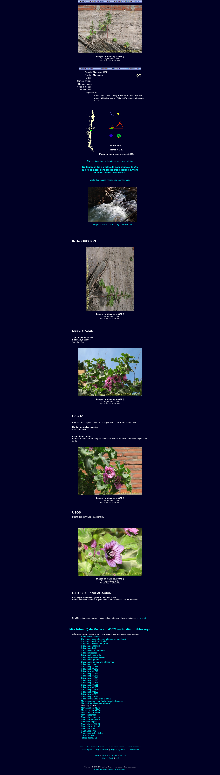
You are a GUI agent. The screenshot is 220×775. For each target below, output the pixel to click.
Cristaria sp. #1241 (89, 671)
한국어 (102, 758)
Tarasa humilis (87, 735)
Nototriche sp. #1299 (90, 724)
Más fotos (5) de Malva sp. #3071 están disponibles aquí (110, 629)
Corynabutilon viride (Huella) (94, 641)
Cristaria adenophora (90, 646)
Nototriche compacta (90, 717)
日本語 (110, 758)
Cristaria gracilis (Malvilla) (93, 657)
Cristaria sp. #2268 (89, 689)
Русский (123, 755)
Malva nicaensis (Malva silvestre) (96, 703)
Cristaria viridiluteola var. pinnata (96, 699)
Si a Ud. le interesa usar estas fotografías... (110, 770)
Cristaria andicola (89, 648)
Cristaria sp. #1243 (89, 676)
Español (105, 755)
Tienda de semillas (134, 747)
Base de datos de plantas (96, 747)
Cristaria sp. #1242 (89, 673)
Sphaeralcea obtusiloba (92, 733)
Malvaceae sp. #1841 (90, 708)
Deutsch (114, 755)
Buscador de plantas (116, 747)
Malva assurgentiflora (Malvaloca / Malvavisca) (102, 701)
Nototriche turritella (89, 729)
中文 (118, 758)
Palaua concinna (88, 731)
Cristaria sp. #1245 (89, 680)
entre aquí (141, 618)
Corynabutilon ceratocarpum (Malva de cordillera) (103, 639)
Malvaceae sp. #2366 (90, 712)
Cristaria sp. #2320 (89, 692)
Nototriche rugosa (89, 722)
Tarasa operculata (89, 738)
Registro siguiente (118, 749)
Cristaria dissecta (89, 653)
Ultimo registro (133, 749)
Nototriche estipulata (90, 719)
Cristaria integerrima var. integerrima (97, 662)
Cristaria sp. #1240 (89, 669)
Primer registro (86, 749)
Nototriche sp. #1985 (90, 726)
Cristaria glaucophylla (91, 655)
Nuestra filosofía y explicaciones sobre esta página (110, 161)
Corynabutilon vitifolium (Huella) (95, 644)
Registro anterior (102, 749)
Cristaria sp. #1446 (89, 683)
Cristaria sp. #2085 (89, 687)
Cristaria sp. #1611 (89, 685)
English (96, 755)
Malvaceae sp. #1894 (90, 710)
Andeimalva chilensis (90, 637)
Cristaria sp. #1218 (89, 667)
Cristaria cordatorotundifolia (93, 650)
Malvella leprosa (88, 715)
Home (81, 747)
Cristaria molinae (89, 664)
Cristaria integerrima (90, 660)
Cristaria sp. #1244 (89, 678)
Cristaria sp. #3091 (89, 696)
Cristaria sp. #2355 (89, 694)
